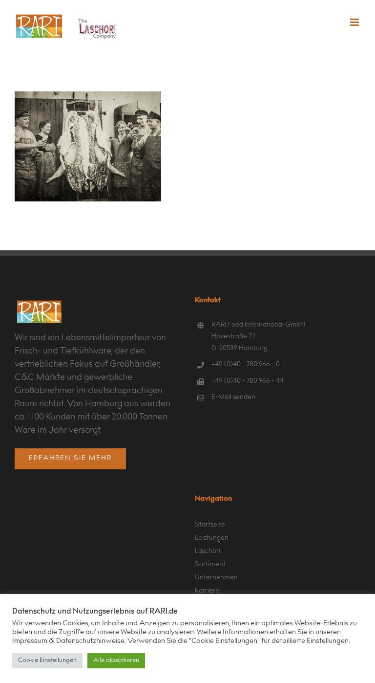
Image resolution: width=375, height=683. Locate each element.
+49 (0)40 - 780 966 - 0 (245, 364)
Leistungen (212, 538)
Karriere (207, 591)
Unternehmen (216, 577)
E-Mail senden (233, 397)
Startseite (210, 525)
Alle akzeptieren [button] (116, 661)
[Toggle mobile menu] (355, 22)
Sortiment (210, 564)
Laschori (207, 551)
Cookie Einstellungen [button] (47, 661)
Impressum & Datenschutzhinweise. (69, 641)
